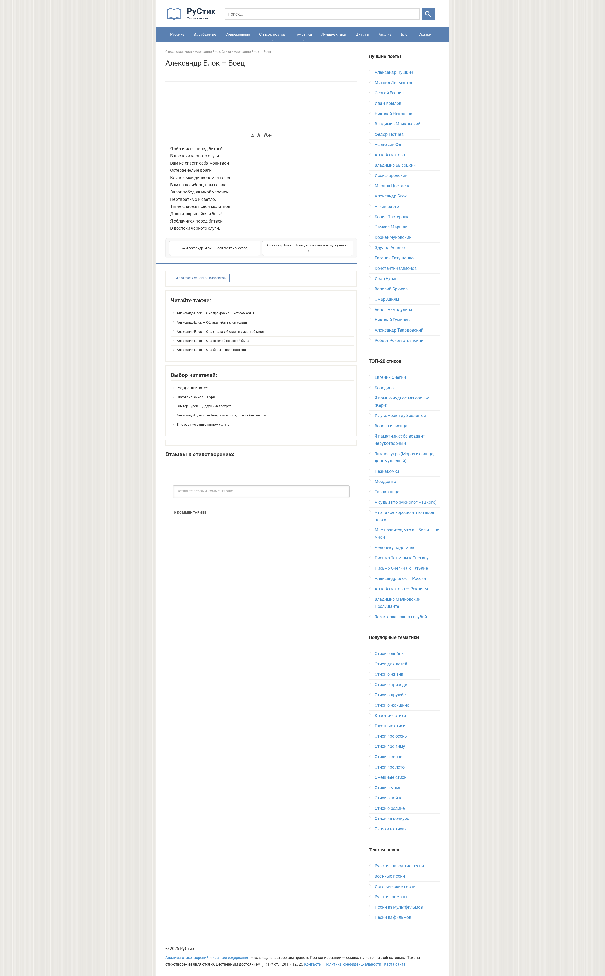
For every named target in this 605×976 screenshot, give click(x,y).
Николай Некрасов (393, 113)
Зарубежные (205, 34)
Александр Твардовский (399, 330)
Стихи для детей (391, 663)
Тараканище (387, 491)
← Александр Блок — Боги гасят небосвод (214, 248)
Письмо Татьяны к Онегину (402, 557)
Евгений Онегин (390, 377)
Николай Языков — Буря (196, 397)
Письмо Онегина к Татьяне (401, 568)
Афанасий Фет (389, 144)
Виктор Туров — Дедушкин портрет (204, 406)
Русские (177, 34)
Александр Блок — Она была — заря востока (211, 350)
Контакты (313, 964)
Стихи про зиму (390, 746)
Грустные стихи (390, 725)
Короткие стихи (390, 715)
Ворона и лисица (391, 425)
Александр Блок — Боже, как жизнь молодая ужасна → (308, 248)
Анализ (385, 34)
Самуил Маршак (391, 226)
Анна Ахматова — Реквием (401, 588)
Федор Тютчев (389, 134)
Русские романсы (392, 896)
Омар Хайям (387, 299)
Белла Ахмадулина (393, 309)
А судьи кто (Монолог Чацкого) (406, 502)
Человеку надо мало (395, 547)
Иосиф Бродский (391, 175)
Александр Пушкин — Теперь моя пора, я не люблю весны (221, 415)
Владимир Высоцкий (395, 165)
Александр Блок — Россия (400, 578)
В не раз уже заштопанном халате (203, 424)
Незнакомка (387, 471)
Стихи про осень (391, 736)
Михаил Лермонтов (394, 82)
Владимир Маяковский (397, 123)
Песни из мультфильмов (399, 907)
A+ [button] (268, 135)
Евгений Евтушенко (394, 257)
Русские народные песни (399, 865)
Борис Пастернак (392, 216)
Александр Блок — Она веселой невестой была (213, 341)
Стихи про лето (390, 767)
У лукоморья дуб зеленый (400, 415)
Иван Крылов (388, 103)
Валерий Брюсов (391, 288)
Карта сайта (395, 964)
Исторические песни (395, 886)
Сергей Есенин (389, 92)
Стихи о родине (390, 808)
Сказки (425, 34)
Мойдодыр (385, 481)
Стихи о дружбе (390, 694)
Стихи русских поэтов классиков (200, 278)
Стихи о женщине (392, 705)
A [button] (252, 136)
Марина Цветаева (393, 185)
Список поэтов (272, 34)
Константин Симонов (396, 268)
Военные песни (390, 876)
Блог (405, 34)
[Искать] (428, 14)
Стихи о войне (388, 797)
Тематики (303, 34)
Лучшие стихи (333, 34)
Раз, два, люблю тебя (193, 388)
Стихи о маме (388, 787)
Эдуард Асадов (390, 247)
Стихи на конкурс (392, 818)
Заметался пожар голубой (401, 616)
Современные (237, 34)
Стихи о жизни (389, 674)
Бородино (384, 387)
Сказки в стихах (390, 828)
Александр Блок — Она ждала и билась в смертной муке (220, 331)
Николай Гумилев (392, 319)
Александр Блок (391, 195)
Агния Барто (387, 206)
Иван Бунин (386, 278)
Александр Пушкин (394, 72)
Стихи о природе (391, 684)
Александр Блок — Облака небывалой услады (212, 322)
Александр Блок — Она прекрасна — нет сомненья (216, 313)
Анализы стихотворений (186, 957)
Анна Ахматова (390, 154)
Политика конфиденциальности (352, 964)
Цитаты (362, 34)
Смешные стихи (390, 777)
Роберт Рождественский (399, 340)
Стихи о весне (388, 756)
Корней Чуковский (393, 237)
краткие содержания (230, 957)
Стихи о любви (389, 653)
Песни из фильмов (393, 917)
